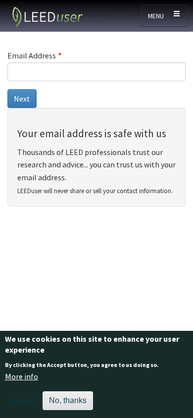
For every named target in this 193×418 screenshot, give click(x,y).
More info (21, 376)
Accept (23, 401)
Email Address (31, 55)
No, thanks (68, 400)
